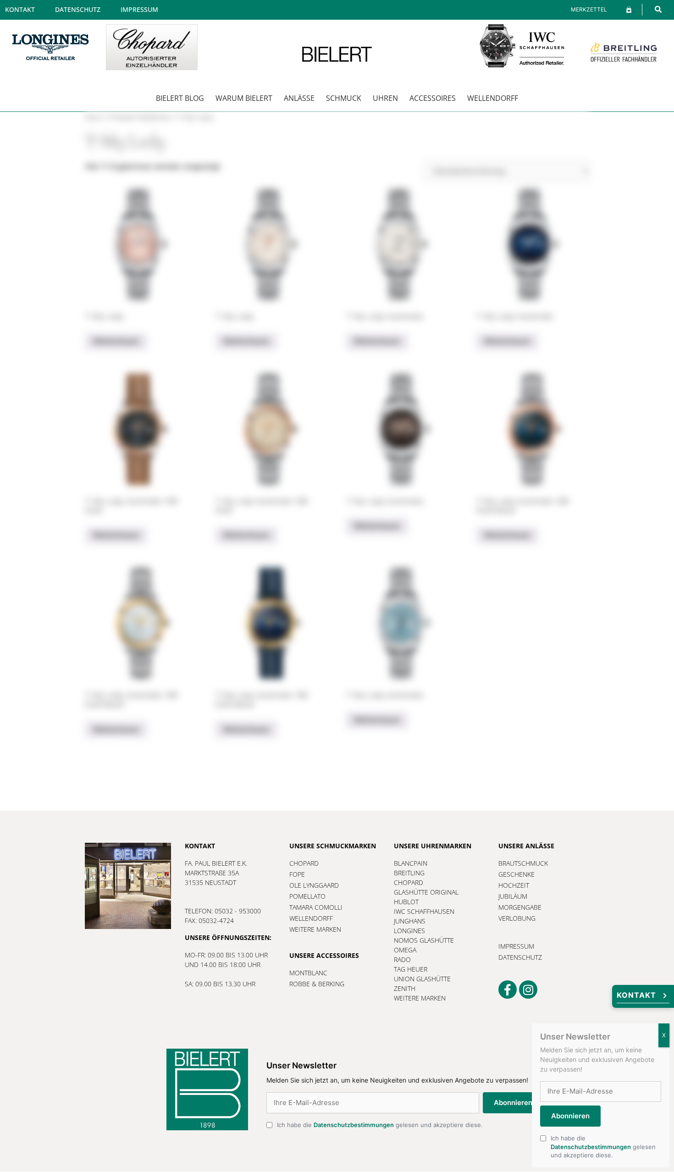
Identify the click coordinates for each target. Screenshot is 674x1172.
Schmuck (343, 98)
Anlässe (299, 98)
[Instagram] (528, 989)
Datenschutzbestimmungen (354, 1124)
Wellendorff (492, 98)
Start (93, 117)
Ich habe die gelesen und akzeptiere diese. (380, 1124)
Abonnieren (513, 1102)
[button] (658, 9)
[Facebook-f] (507, 989)
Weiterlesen (116, 341)
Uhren (385, 98)
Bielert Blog (180, 98)
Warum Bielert (243, 98)
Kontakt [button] (636, 995)
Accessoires (432, 98)
